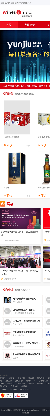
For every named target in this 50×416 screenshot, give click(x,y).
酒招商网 (10, 383)
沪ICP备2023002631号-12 (20, 389)
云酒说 (3, 378)
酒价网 (31, 378)
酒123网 (8, 380)
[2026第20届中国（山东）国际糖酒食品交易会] (20, 256)
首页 (8, 24)
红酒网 (24, 386)
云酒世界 (14, 386)
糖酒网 (11, 378)
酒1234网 (19, 380)
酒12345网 (30, 380)
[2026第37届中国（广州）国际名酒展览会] (20, 218)
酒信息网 (21, 378)
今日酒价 (29, 24)
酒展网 (31, 383)
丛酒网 (40, 383)
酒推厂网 (3, 386)
